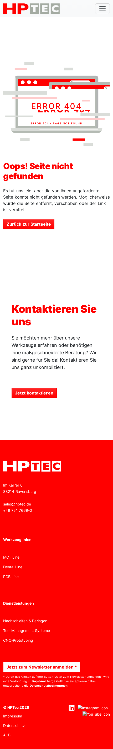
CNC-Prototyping (18, 640)
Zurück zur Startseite (29, 224)
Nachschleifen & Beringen (25, 621)
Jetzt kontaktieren (34, 393)
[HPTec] (31, 8)
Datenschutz (14, 725)
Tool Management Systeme (26, 630)
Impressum (12, 716)
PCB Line (11, 576)
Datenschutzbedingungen (49, 685)
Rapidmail (39, 681)
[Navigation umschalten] (102, 8)
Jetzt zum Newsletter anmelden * (42, 667)
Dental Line (12, 567)
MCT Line (11, 557)
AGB (7, 735)
